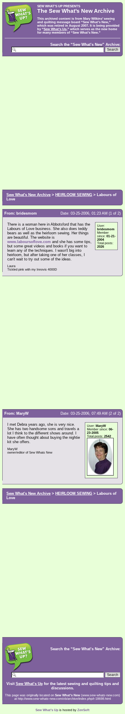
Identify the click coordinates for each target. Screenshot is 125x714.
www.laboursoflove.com (29, 242)
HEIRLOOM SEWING (73, 195)
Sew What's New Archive (28, 195)
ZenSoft (83, 710)
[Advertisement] (62, 122)
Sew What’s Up (55, 29)
